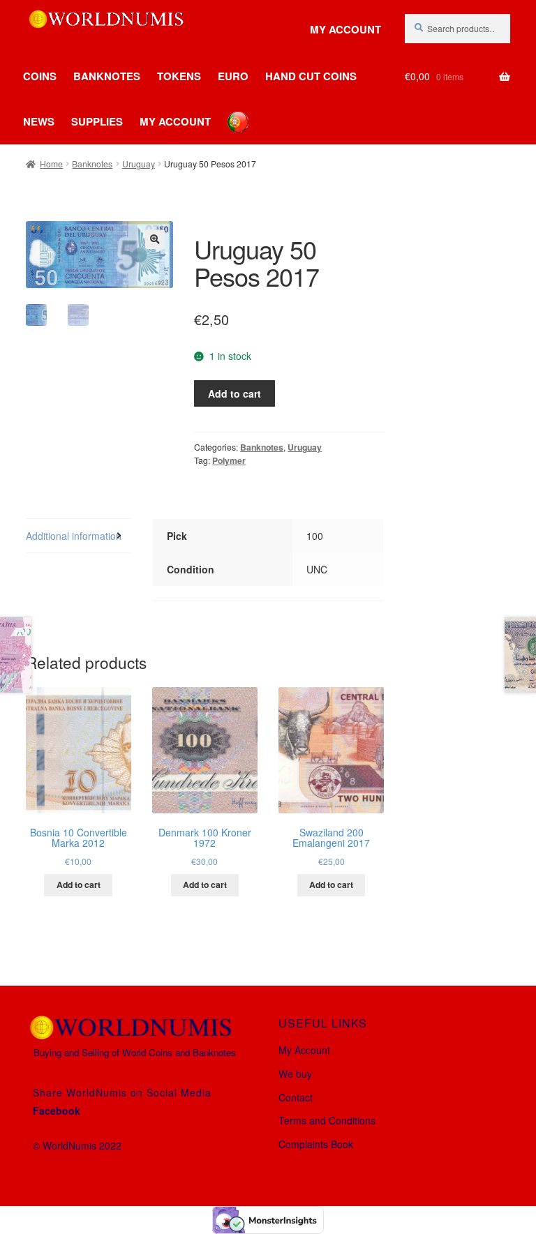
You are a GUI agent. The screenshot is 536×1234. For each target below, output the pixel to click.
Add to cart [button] (78, 884)
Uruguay (138, 164)
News (38, 121)
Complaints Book (315, 1144)
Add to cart (234, 393)
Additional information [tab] (73, 536)
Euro (233, 76)
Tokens (179, 76)
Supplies (97, 121)
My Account (345, 29)
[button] (155, 239)
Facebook (56, 1111)
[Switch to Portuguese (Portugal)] (227, 112)
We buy (295, 1074)
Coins (40, 76)
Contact (295, 1097)
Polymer (229, 460)
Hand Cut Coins (311, 76)
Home (51, 164)
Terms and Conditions (326, 1120)
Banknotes (106, 76)
